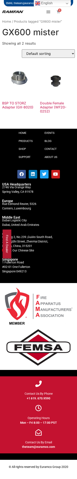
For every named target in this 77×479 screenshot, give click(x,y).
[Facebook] (21, 174)
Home (6, 21)
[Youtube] (55, 174)
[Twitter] (44, 174)
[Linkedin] (33, 174)
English (46, 3)
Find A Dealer (7, 244)
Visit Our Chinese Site (20, 250)
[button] (48, 12)
